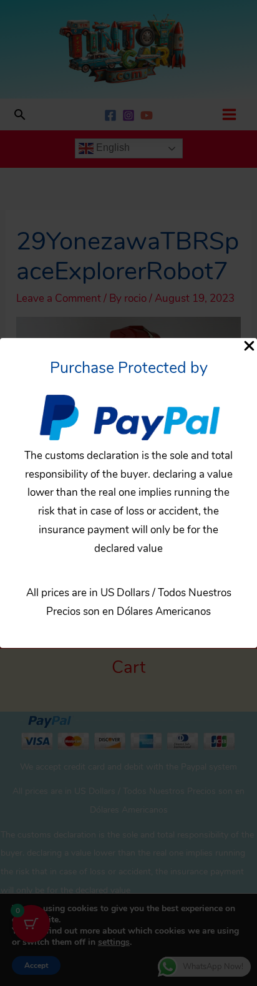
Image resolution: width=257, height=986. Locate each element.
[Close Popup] (249, 346)
